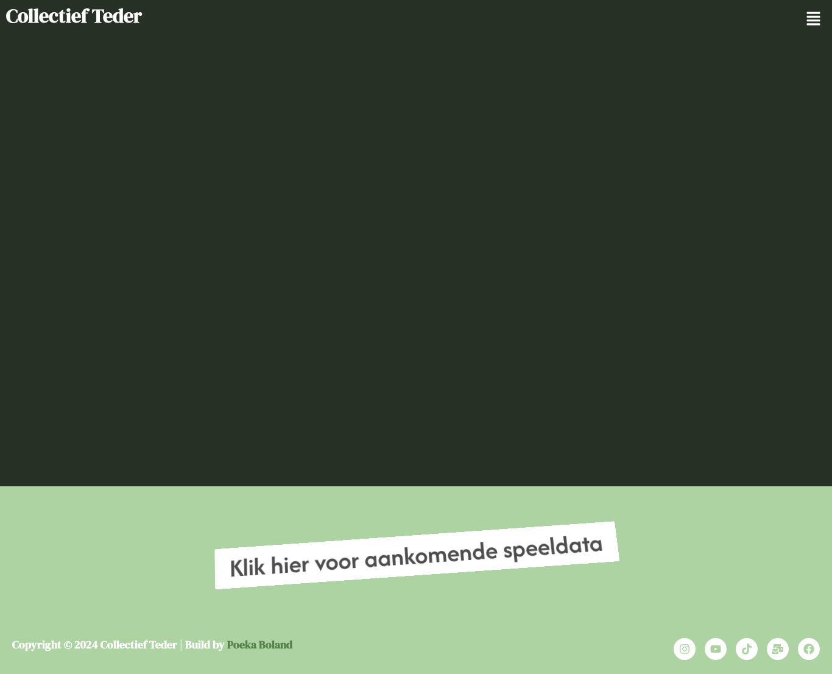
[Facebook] (809, 649)
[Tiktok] (747, 649)
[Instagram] (685, 649)
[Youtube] (716, 649)
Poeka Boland (259, 644)
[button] (814, 19)
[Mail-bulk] (778, 649)
